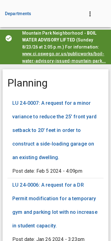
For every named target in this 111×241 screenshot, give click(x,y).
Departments (18, 13)
